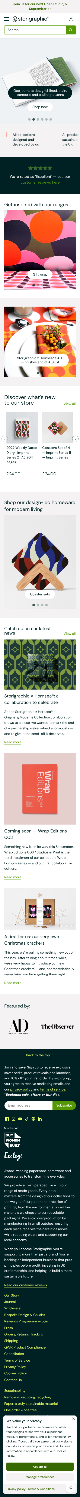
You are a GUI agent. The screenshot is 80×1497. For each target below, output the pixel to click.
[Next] (75, 439)
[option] (40, 81)
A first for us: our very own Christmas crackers (31, 940)
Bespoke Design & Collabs (24, 1315)
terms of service (52, 1089)
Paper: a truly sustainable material (31, 1403)
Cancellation (14, 1354)
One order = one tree (20, 1410)
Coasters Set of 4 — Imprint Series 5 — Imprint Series (56, 452)
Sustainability (15, 1390)
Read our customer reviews (25, 1285)
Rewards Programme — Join (26, 1321)
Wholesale (12, 1308)
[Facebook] (7, 1118)
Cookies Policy (15, 1373)
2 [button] (34, 119)
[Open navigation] (6, 19)
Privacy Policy (15, 1367)
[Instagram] (13, 1118)
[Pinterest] (33, 1118)
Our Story (11, 1295)
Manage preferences (40, 1477)
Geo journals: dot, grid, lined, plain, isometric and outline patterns (40, 92)
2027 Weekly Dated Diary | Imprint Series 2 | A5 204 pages (21, 454)
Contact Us (13, 1380)
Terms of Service (17, 1360)
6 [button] (51, 119)
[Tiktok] (27, 1118)
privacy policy (21, 1089)
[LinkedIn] (40, 1118)
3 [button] (38, 119)
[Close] (73, 1418)
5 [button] (46, 119)
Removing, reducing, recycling (27, 1397)
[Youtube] (20, 1118)
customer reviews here (40, 182)
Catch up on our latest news (27, 631)
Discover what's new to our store (29, 399)
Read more (12, 742)
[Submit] (71, 30)
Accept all (40, 1467)
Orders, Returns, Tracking (24, 1334)
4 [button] (42, 119)
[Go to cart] (71, 19)
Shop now (40, 107)
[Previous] (4, 439)
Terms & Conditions (41, 1489)
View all (70, 404)
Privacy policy (16, 1489)
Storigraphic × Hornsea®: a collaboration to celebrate (31, 699)
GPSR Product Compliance (25, 1347)
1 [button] (29, 119)
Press (8, 1328)
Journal (10, 1302)
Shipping (11, 1340)
